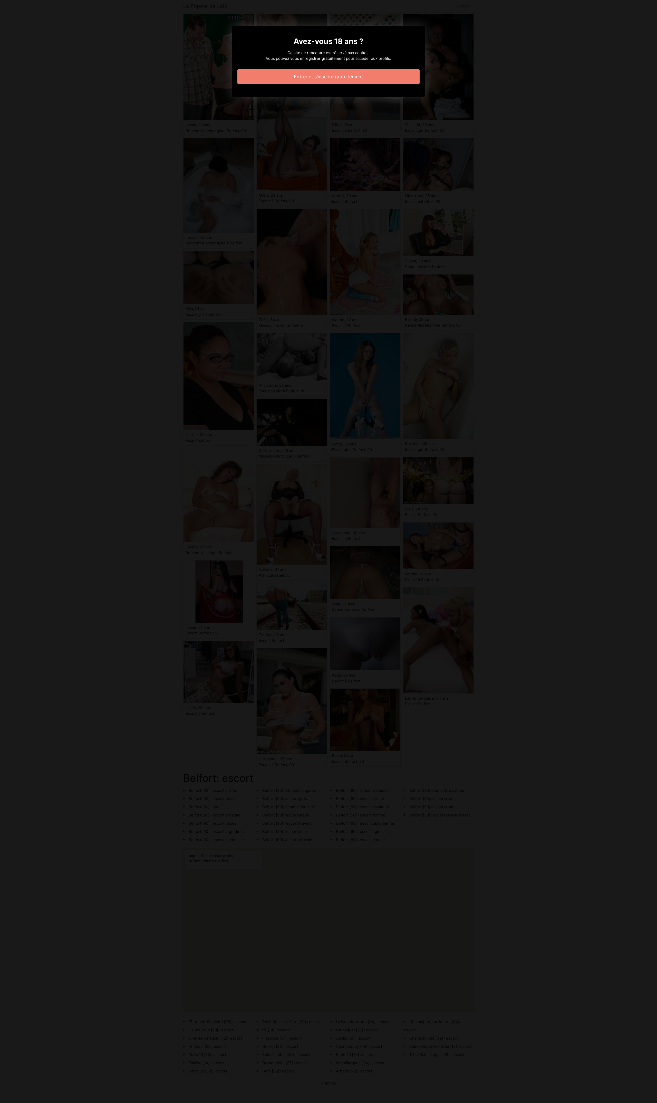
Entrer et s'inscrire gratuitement (328, 76)
